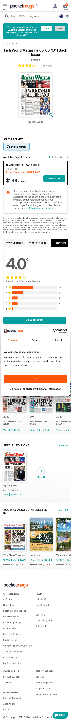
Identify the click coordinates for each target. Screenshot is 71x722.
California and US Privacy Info (17, 646)
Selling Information (12, 698)
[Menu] (5, 6)
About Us (40, 677)
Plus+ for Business (12, 634)
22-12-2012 (10, 486)
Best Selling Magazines (14, 611)
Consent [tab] (13, 340)
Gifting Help (41, 626)
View (5, 430)
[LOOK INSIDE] (35, 115)
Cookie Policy (10, 657)
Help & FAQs (42, 599)
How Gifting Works (44, 620)
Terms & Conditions (12, 651)
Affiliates (7, 682)
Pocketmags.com (44, 682)
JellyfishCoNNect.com (46, 694)
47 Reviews (45, 65)
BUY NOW (54, 178)
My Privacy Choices (12, 663)
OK (35, 379)
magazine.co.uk (43, 688)
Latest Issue (12, 43)
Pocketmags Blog (12, 622)
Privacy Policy (10, 640)
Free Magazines (11, 616)
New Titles (8, 605)
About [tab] (58, 340)
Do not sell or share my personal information (35, 388)
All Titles (7, 599)
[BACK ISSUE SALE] (14, 411)
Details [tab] (36, 340)
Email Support (42, 605)
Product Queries (11, 677)
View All (63, 445)
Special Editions (16, 445)
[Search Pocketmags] (7, 16)
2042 (6, 416)
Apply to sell (9, 704)
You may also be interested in (25, 509)
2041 (32, 416)
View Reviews (35, 320)
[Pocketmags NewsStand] (21, 6)
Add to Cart (16, 430)
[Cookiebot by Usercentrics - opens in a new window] (52, 331)
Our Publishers (10, 628)
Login (6, 709)
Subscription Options (40, 208)
